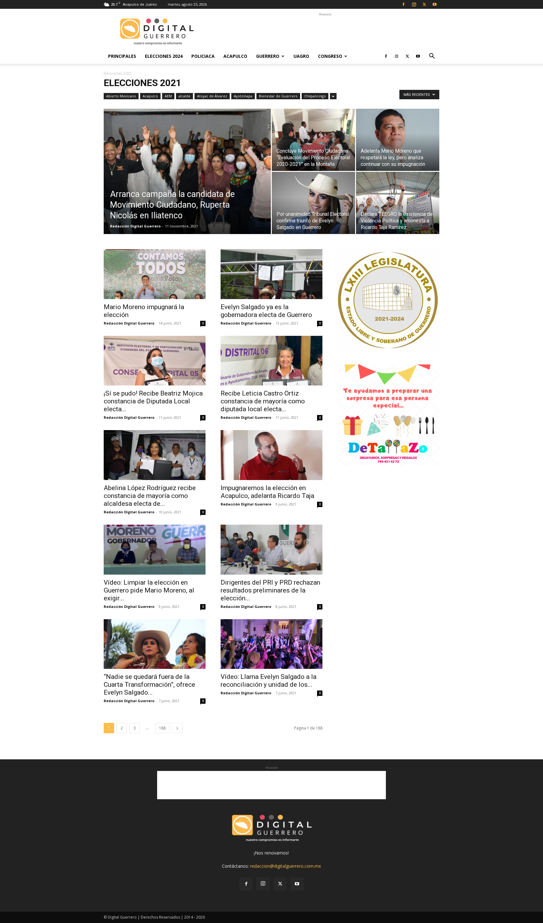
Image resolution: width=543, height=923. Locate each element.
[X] (424, 4)
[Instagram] (414, 4)
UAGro (301, 56)
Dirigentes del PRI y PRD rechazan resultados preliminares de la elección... (270, 590)
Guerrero (267, 56)
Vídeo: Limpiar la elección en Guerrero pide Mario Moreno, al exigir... (149, 590)
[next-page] (177, 728)
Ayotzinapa (243, 96)
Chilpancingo (315, 96)
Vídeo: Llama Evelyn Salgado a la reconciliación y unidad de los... (268, 680)
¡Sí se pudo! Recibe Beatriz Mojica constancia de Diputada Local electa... (153, 401)
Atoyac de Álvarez (212, 96)
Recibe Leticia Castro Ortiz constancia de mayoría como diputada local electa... (263, 401)
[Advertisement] (325, 32)
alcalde (184, 96)
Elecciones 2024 (164, 56)
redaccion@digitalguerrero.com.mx (285, 866)
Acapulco (235, 56)
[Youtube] (434, 4)
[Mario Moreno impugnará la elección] (155, 274)
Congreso (330, 56)
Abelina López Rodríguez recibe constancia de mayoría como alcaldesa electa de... (150, 495)
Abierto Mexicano (121, 96)
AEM (168, 96)
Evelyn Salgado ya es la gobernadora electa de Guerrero (266, 311)
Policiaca (203, 56)
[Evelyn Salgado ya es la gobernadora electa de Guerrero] (271, 274)
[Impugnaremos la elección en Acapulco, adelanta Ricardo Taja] (271, 455)
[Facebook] (403, 4)
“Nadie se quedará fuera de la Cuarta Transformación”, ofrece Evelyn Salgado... (149, 684)
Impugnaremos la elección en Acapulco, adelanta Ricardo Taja (267, 492)
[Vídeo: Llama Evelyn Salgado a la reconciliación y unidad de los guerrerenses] (271, 644)
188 (162, 728)
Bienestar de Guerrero (278, 96)
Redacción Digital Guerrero (135, 226)
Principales (122, 56)
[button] (431, 57)
